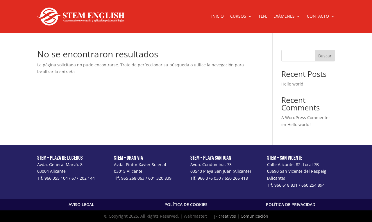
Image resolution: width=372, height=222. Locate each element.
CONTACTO (318, 16)
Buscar (325, 56)
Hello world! (293, 84)
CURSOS (238, 16)
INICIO (217, 16)
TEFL (262, 16)
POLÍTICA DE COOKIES (186, 204)
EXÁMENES (284, 16)
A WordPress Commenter (305, 117)
